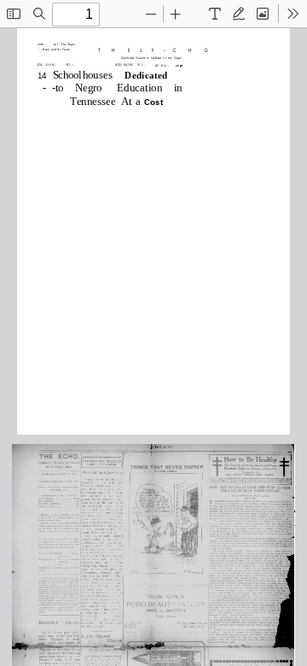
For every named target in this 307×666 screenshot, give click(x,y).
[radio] (215, 14)
